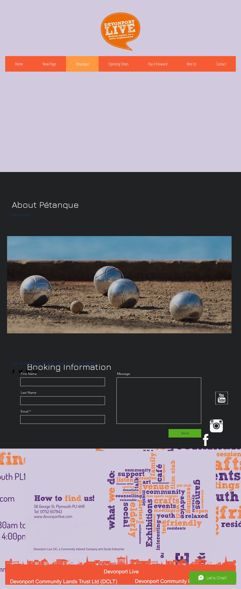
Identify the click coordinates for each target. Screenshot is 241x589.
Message (123, 373)
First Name (29, 373)
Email (24, 411)
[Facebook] (13, 371)
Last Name (28, 392)
